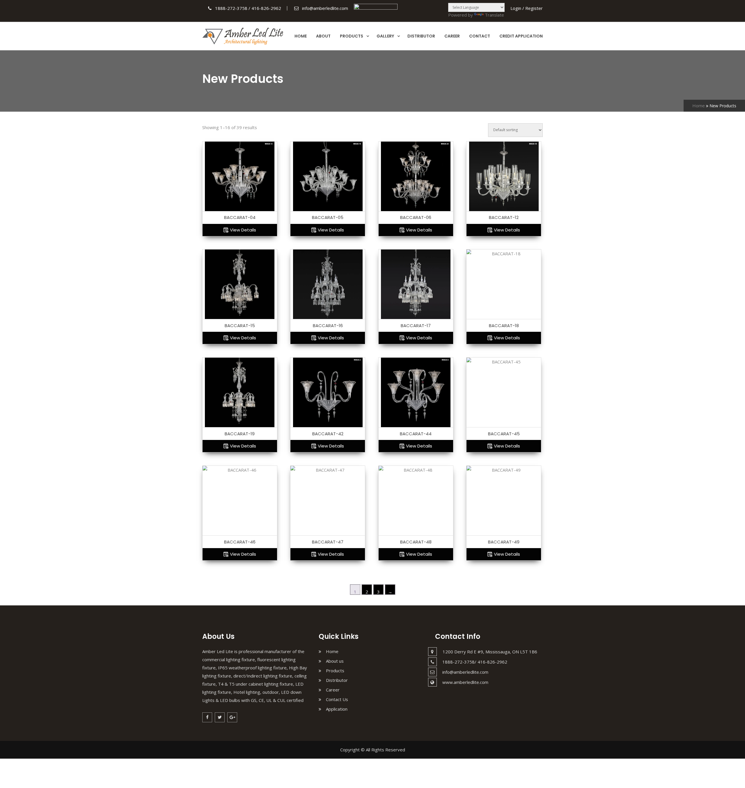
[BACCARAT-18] (503, 284)
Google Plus (232, 717)
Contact (479, 36)
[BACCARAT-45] (503, 392)
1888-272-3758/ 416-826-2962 (474, 662)
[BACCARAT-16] (327, 284)
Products (351, 36)
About (323, 36)
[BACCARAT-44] (416, 392)
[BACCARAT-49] (503, 501)
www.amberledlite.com (465, 682)
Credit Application (521, 36)
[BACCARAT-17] (416, 284)
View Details (243, 230)
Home (301, 36)
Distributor (421, 36)
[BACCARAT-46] (240, 501)
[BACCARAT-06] (416, 176)
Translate (494, 15)
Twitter (220, 717)
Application (336, 709)
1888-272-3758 (231, 8)
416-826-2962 (266, 8)
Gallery (385, 36)
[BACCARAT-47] (327, 501)
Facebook (207, 717)
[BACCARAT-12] (503, 176)
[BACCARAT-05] (327, 176)
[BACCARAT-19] (240, 392)
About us (335, 661)
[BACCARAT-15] (240, 284)
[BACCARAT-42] (327, 392)
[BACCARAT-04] (240, 176)
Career (452, 36)
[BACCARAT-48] (416, 501)
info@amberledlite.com (465, 672)
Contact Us (337, 699)
